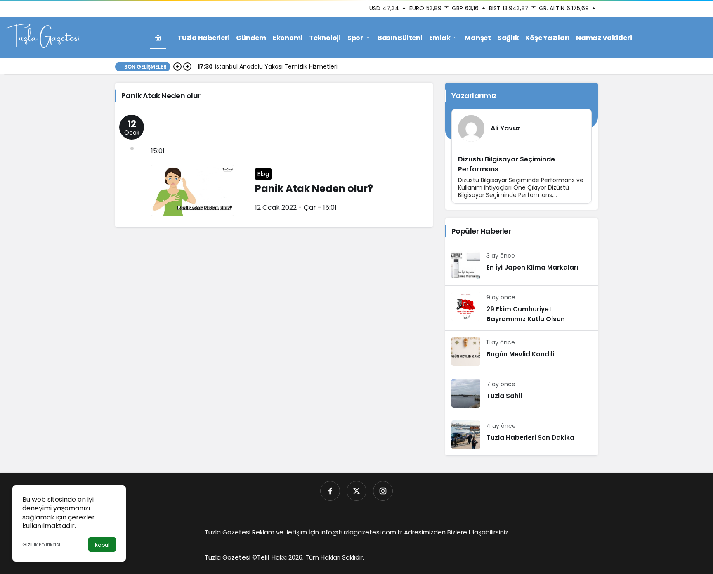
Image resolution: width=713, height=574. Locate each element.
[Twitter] (356, 491)
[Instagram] (383, 491)
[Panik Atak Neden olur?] (274, 168)
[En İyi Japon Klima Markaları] (521, 264)
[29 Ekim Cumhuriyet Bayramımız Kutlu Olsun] (521, 308)
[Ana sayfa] (158, 38)
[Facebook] (330, 491)
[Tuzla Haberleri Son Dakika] (521, 434)
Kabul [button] (102, 544)
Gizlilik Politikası (41, 544)
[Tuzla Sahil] (521, 393)
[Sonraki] (187, 66)
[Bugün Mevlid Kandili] (521, 351)
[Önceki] (177, 66)
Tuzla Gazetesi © (231, 557)
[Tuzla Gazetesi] (43, 37)
